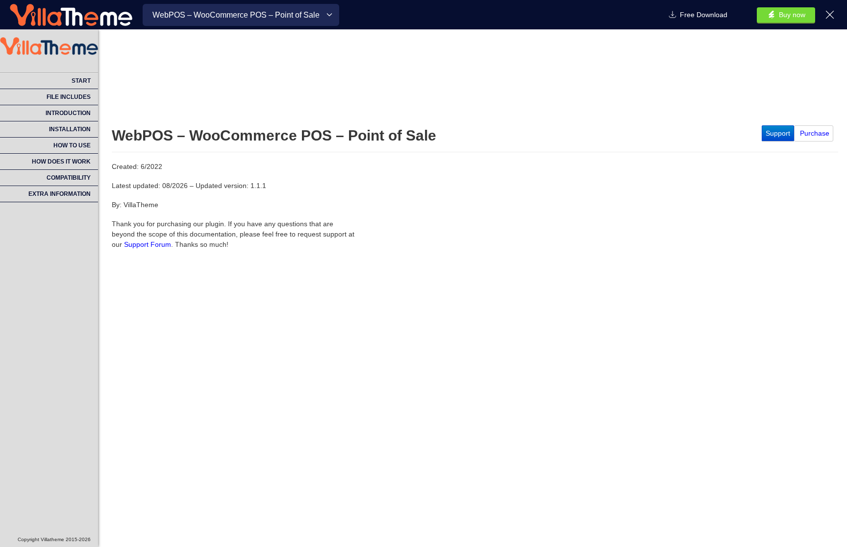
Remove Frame (831, 15)
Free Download (703, 15)
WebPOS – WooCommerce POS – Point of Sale (236, 15)
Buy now (792, 15)
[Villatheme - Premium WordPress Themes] (71, 15)
